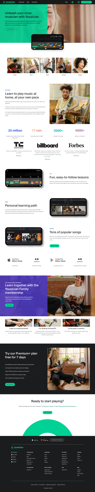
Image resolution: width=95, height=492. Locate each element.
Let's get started (86, 2)
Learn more (8, 301)
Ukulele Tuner (64, 458)
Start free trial (10, 384)
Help (66, 2)
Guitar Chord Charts (48, 471)
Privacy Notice (42, 484)
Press (78, 458)
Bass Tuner (64, 460)
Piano (45, 456)
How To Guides (80, 473)
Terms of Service (34, 484)
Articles (78, 471)
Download (29, 454)
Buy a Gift (29, 460)
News (78, 475)
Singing (46, 462)
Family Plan (34, 2)
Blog (28, 2)
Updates (79, 469)
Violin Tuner (64, 456)
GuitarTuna (29, 469)
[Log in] (78, 2)
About (78, 454)
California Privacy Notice (51, 484)
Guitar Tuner (64, 454)
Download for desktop (57, 439)
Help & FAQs (64, 469)
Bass (45, 460)
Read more (18, 155)
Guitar (45, 454)
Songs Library (47, 469)
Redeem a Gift (30, 462)
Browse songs (54, 245)
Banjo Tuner (64, 464)
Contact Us (79, 460)
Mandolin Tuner (65, 462)
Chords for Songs (48, 473)
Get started (9, 305)
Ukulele (46, 458)
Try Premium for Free (31, 458)
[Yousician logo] (9, 2)
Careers (79, 456)
